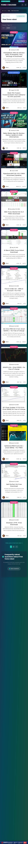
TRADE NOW (25, 842)
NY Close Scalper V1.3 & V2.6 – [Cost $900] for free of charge (14, 408)
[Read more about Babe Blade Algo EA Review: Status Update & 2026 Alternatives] (14, 120)
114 (23, 186)
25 (23, 263)
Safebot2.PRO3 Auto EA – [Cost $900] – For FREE (14, 447)
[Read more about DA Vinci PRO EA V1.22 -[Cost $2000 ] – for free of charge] (14, 316)
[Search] (22, 5)
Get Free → (21, 1)
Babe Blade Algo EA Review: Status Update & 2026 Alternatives (14, 135)
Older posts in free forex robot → (14, 543)
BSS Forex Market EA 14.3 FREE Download (14, 213)
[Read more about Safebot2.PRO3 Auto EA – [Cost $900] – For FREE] (14, 433)
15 (23, 459)
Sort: (4, 28)
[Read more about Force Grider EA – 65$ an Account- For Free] (14, 276)
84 (23, 342)
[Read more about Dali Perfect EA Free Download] (14, 471)
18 (23, 148)
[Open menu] (25, 5)
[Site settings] (26, 1)
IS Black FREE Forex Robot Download (14, 251)
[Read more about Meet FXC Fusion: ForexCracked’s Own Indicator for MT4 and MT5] (14, 80)
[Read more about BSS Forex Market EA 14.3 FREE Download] (14, 199)
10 (23, 225)
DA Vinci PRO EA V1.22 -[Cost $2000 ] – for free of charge (14, 330)
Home (5, 10)
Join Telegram (6, 1)
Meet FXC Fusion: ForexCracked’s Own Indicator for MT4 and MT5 (14, 94)
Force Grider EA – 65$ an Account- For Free (14, 289)
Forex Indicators (13, 72)
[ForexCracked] (8, 5)
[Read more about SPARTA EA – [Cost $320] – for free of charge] (14, 354)
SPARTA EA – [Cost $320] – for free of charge (14, 368)
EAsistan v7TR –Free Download (14, 523)
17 (23, 67)
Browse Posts (22, 16)
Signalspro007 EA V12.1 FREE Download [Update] (14, 174)
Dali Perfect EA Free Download (14, 485)
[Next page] (16, 547)
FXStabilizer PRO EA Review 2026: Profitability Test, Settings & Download (14, 54)
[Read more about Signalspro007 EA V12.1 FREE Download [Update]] (14, 160)
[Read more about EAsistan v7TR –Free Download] (14, 510)
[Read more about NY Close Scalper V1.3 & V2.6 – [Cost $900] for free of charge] (14, 394)
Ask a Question (15, 568)
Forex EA (13, 32)
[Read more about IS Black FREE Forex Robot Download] (14, 237)
